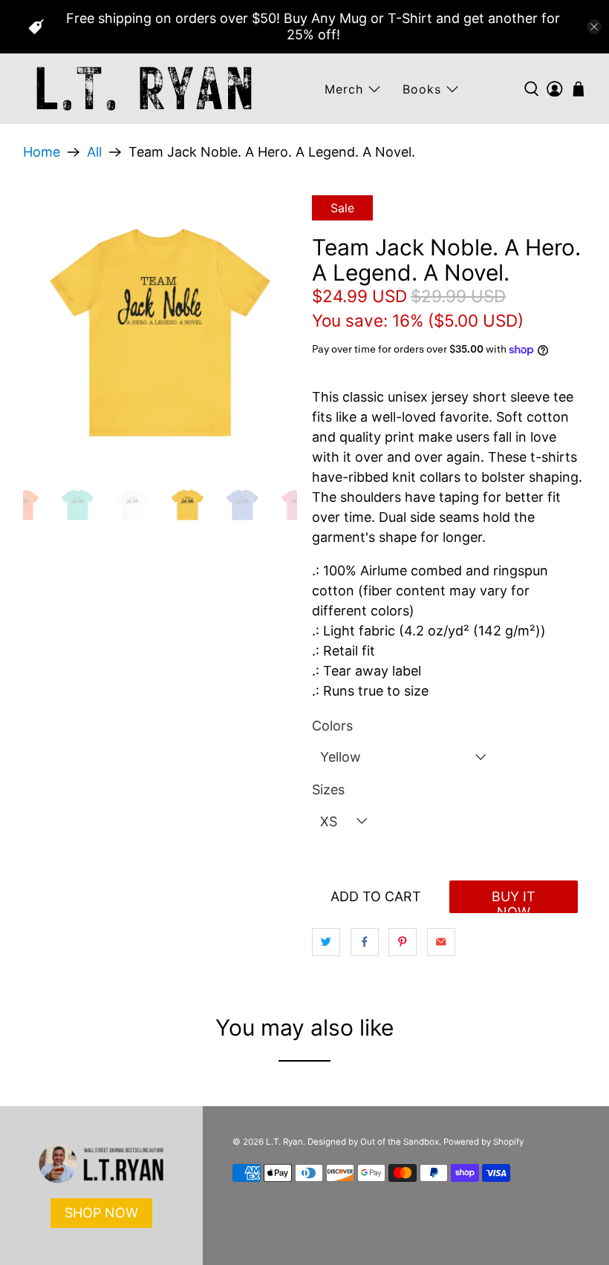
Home (41, 152)
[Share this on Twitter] (326, 942)
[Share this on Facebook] (365, 942)
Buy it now (513, 901)
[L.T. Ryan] (144, 89)
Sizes (328, 789)
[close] (594, 26)
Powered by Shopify (483, 1142)
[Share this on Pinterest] (402, 942)
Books (422, 89)
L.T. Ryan (284, 1142)
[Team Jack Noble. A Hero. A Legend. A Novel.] (160, 332)
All (94, 152)
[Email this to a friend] (441, 942)
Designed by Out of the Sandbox (373, 1142)
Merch (344, 89)
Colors (332, 725)
